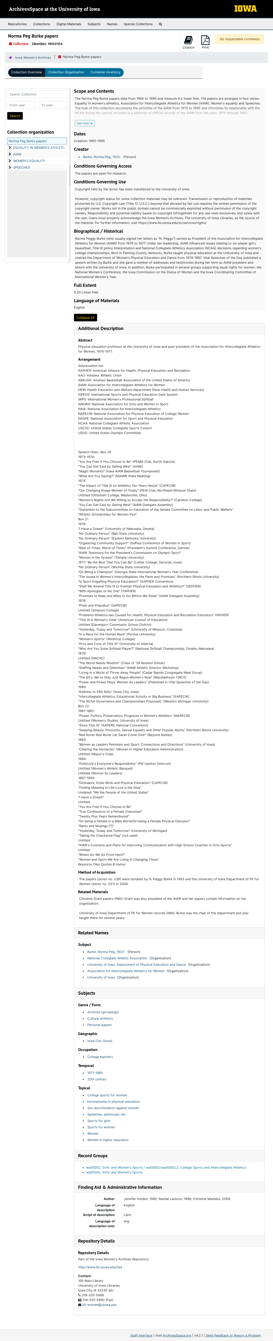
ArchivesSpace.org (177, 1335)
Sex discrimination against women (113, 1108)
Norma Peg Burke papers (28, 141)
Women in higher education (108, 1140)
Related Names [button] (93, 933)
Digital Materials (69, 24)
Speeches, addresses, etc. (107, 1114)
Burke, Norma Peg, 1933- (102, 157)
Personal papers (99, 1025)
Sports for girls (98, 1121)
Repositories (17, 24)
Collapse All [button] (86, 318)
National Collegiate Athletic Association (117, 958)
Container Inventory (106, 72)
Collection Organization (66, 72)
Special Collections (138, 24)
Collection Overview (26, 72)
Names (112, 24)
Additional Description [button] (101, 328)
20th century (97, 1079)
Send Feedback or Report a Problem (233, 1335)
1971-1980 (95, 1073)
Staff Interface (141, 1335)
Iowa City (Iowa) (99, 1041)
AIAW (17, 154)
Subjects (94, 24)
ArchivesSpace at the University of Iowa (54, 9)
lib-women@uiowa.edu (99, 1305)
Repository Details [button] (96, 1241)
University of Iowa (101, 977)
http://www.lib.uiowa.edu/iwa (100, 1267)
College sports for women (107, 1095)
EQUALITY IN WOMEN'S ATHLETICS (40, 148)
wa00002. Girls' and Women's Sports (114, 1167)
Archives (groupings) (103, 1012)
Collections (41, 24)
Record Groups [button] (93, 1155)
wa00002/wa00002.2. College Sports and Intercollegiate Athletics (196, 1167)
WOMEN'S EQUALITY (29, 161)
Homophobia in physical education (113, 1102)
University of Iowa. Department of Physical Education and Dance (136, 965)
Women (93, 1133)
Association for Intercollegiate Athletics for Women (125, 971)
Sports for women (101, 1127)
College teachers (100, 1057)
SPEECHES (21, 167)
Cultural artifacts (100, 1018)
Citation (188, 47)
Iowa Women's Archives (33, 58)
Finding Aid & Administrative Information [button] (120, 1187)
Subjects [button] (86, 993)
